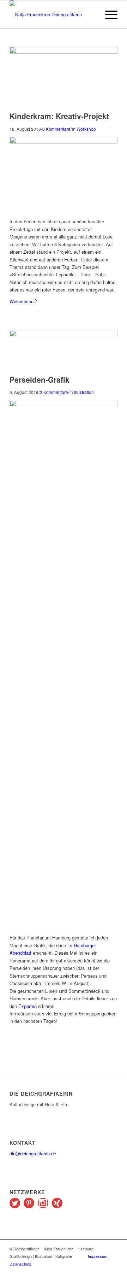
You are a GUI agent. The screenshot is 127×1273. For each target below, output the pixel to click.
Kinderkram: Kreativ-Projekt (59, 116)
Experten (27, 1006)
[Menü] (107, 14)
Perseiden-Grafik (39, 379)
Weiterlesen (22, 301)
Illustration (84, 392)
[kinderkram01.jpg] (63, 51)
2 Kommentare (54, 392)
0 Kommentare (56, 129)
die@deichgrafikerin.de (33, 1153)
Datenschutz (20, 1264)
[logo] (53, 14)
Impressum (97, 1256)
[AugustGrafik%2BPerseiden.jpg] (63, 335)
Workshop (86, 129)
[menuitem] (107, 14)
